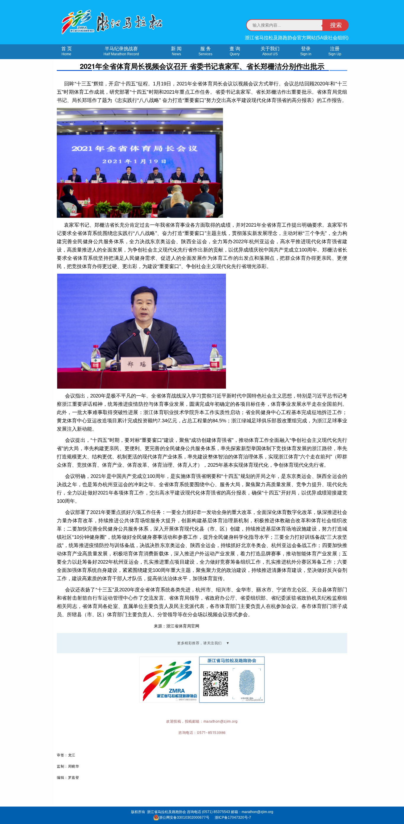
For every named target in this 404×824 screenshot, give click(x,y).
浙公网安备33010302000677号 (184, 817)
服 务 (205, 51)
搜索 (336, 25)
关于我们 (270, 51)
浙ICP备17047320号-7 (233, 817)
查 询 (235, 51)
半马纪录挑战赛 (121, 51)
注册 (334, 51)
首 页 (66, 51)
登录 (305, 51)
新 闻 (176, 51)
